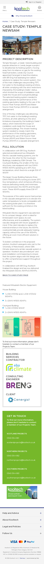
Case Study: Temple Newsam (22, 21)
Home (5, 21)
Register (39, 2)
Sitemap (22, 558)
